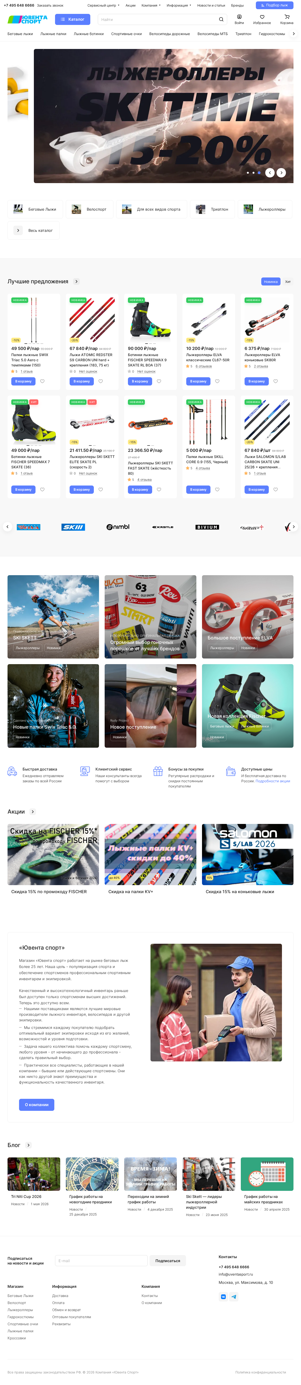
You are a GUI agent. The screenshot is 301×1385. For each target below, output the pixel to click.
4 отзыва (144, 480)
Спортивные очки (23, 1324)
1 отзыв (27, 371)
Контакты (150, 1295)
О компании (36, 1104)
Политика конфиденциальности (260, 1372)
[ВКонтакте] (223, 1296)
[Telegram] (233, 1296)
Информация (64, 1286)
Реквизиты (61, 1324)
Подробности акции (272, 781)
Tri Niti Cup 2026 (26, 1196)
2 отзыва (261, 366)
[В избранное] (42, 381)
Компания (151, 1286)
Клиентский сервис (113, 769)
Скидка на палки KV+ (130, 891)
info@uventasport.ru (236, 1274)
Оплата (58, 1303)
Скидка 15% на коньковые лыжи (240, 891)
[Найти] (221, 19)
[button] (247, 172)
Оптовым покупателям (71, 1317)
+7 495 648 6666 (19, 5)
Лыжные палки (20, 1331)
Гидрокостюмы (21, 1317)
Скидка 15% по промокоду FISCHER (49, 891)
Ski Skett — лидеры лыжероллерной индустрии (204, 1202)
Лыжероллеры (20, 1310)
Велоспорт (17, 1303)
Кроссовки (17, 1338)
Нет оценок (88, 371)
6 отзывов (204, 366)
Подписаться (167, 1260)
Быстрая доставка (40, 769)
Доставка (60, 1295)
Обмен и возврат (66, 1310)
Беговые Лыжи (20, 1295)
